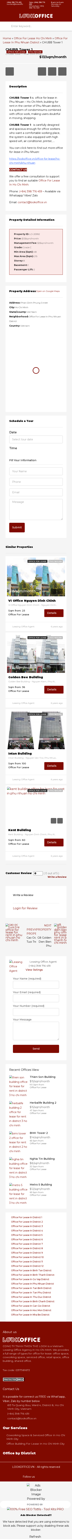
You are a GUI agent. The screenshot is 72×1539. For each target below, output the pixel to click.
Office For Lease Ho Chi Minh (33, 38)
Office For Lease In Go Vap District (30, 1279)
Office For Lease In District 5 (27, 1235)
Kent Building (19, 830)
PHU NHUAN (55, 561)
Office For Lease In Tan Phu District (31, 1292)
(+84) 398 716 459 (30, 191)
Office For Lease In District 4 (27, 1230)
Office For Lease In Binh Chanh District (32, 1301)
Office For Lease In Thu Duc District (31, 1297)
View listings (34, 969)
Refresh (35, 1536)
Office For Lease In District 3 (27, 1226)
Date (13, 432)
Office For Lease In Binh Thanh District (32, 1274)
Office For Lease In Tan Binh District (31, 1288)
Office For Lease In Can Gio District (30, 1305)
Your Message (22, 1019)
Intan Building (20, 753)
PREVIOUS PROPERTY (34, 931)
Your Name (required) (27, 978)
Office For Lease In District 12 (27, 1266)
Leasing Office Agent (23, 626)
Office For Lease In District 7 (27, 1243)
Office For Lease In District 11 (27, 1261)
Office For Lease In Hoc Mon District (31, 1310)
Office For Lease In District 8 (27, 1248)
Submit (17, 527)
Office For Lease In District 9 (27, 1252)
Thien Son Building (42, 1077)
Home (7, 38)
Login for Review (25, 908)
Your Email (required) (27, 992)
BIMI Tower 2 (39, 1133)
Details (52, 613)
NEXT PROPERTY (43, 927)
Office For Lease (37, 561)
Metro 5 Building (41, 1184)
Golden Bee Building (25, 677)
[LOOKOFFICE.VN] (14, 1379)
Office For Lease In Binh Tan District (31, 1270)
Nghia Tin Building (42, 1158)
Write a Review (57, 877)
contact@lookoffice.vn (32, 202)
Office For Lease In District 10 (27, 1257)
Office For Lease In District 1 (26, 1217)
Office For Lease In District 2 (27, 1221)
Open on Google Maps (48, 291)
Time (13, 448)
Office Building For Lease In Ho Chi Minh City (35, 1443)
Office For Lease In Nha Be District (30, 1314)
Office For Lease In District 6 (27, 1239)
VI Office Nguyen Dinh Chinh (32, 600)
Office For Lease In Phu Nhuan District (32, 1283)
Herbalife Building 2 (43, 1102)
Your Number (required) (28, 1006)
